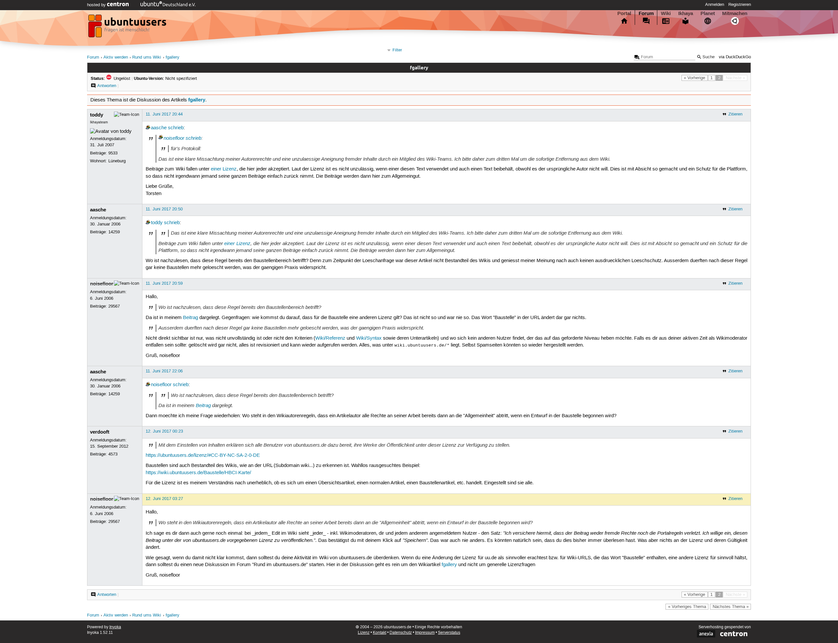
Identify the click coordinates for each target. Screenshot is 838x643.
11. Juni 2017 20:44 (164, 114)
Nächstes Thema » (731, 606)
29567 (114, 306)
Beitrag (190, 318)
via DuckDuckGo (735, 57)
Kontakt (379, 632)
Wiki (666, 13)
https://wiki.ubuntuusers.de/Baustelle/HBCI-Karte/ (198, 473)
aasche (159, 128)
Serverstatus (449, 632)
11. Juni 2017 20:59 (164, 283)
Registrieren (739, 4)
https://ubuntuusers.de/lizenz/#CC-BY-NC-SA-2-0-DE (203, 455)
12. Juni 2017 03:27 (164, 498)
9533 (113, 153)
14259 (114, 232)
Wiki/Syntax (369, 338)
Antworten (106, 85)
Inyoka (115, 627)
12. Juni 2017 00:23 (164, 431)
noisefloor (174, 138)
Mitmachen (734, 13)
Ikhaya (685, 13)
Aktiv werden (115, 57)
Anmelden (714, 4)
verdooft (99, 432)
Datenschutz (401, 632)
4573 (113, 454)
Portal (624, 13)
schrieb (176, 128)
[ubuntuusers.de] (128, 28)
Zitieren (735, 114)
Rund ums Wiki (146, 57)
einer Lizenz (224, 169)
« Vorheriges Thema (687, 606)
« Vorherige (694, 77)
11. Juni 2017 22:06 (164, 371)
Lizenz (364, 632)
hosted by (97, 5)
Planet (708, 13)
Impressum (425, 632)
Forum (646, 13)
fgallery (172, 57)
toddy (96, 115)
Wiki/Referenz (330, 338)
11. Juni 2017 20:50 (164, 209)
